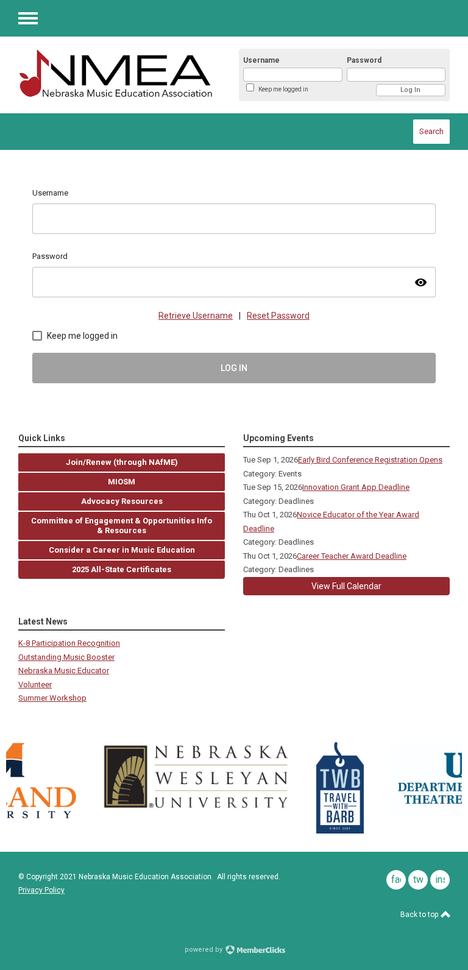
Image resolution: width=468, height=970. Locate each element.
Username (261, 60)
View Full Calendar (346, 586)
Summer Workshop (52, 698)
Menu (28, 18)
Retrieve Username (195, 315)
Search (431, 131)
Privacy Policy (41, 890)
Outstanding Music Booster (66, 657)
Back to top (420, 914)
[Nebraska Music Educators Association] (115, 73)
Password (364, 60)
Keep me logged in (283, 89)
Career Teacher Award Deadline (351, 556)
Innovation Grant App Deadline (356, 487)
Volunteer (35, 684)
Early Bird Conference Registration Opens (370, 459)
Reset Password (278, 315)
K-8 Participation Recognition (69, 643)
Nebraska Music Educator (63, 670)
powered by (204, 950)
